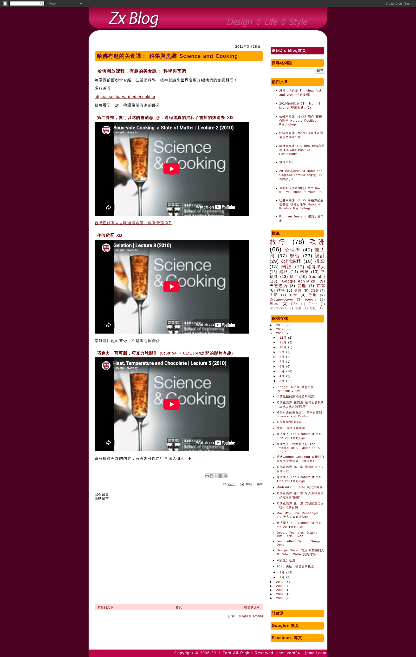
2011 (281, 333)
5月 (283, 371)
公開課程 (291, 261)
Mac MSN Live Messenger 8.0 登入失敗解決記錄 (297, 515)
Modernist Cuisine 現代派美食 (300, 487)
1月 (283, 577)
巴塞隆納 (279, 286)
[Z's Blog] (208, 19)
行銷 (312, 295)
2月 (283, 572)
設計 (320, 255)
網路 (284, 272)
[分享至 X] (216, 475)
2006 (281, 598)
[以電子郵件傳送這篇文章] (207, 475)
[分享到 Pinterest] (225, 475)
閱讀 (286, 266)
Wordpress (278, 308)
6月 (283, 366)
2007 (281, 594)
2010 (281, 582)
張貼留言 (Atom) (251, 616)
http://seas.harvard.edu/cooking (125, 97)
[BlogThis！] (211, 475)
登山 (313, 308)
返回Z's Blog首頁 (289, 50)
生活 (274, 295)
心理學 (293, 249)
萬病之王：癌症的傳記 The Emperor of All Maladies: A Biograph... (298, 447)
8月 (283, 357)
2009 (281, 586)
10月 (284, 347)
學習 (295, 255)
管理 (302, 286)
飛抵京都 (285, 162)
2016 (281, 325)
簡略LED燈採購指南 (291, 428)
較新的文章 (105, 607)
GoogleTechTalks (298, 281)
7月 (283, 361)
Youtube (317, 277)
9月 (283, 352)
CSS (314, 290)
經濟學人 (316, 267)
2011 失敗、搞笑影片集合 (295, 566)
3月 (283, 381)
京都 (320, 286)
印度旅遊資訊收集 (289, 422)
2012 (281, 329)
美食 (260, 484)
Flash (313, 304)
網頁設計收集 (286, 560)
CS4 (294, 304)
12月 (284, 337)
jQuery (311, 299)
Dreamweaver (282, 299)
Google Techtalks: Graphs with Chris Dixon (297, 534)
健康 (298, 290)
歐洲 (317, 241)
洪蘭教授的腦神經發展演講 (295, 396)
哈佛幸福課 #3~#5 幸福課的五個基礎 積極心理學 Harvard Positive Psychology (301, 204)
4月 (283, 376)
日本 (275, 304)
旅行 (278, 241)
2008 (281, 590)
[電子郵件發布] (242, 484)
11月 (284, 342)
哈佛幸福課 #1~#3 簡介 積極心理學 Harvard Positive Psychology (300, 120)
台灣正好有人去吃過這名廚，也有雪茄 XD (133, 223)
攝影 (320, 261)
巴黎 (304, 272)
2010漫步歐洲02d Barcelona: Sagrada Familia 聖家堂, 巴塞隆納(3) (301, 175)
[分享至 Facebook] (220, 475)
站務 (281, 290)
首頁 (179, 607)
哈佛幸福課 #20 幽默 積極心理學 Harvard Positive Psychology (302, 150)
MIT (293, 277)
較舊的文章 (252, 607)
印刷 (298, 308)
